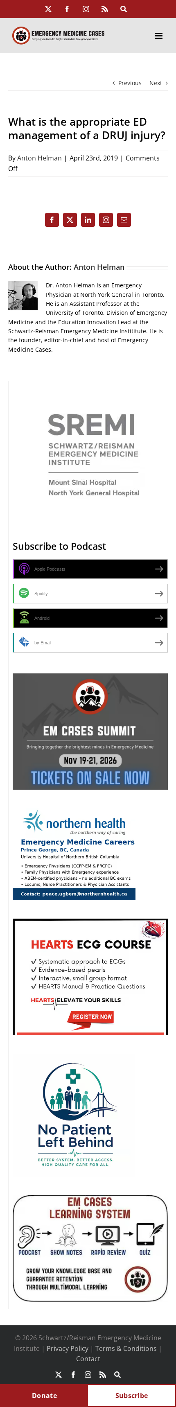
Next (155, 83)
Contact (88, 1358)
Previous (130, 83)
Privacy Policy (67, 1348)
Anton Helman (39, 158)
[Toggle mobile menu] (159, 36)
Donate (44, 1395)
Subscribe (131, 1395)
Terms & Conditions (126, 1348)
